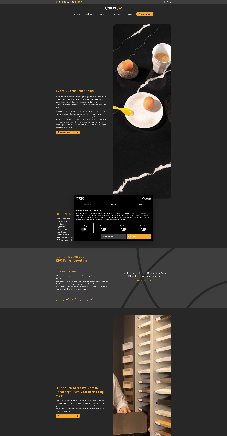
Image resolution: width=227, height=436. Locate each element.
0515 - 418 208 (154, 2)
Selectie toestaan (108, 236)
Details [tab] (113, 204)
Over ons (117, 14)
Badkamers (90, 14)
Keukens (77, 14)
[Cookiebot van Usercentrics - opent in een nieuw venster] (143, 198)
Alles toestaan (132, 236)
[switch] (103, 229)
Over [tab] (140, 204)
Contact (129, 14)
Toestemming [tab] (87, 204)
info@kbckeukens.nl (139, 2)
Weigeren (80, 236)
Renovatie (103, 14)
